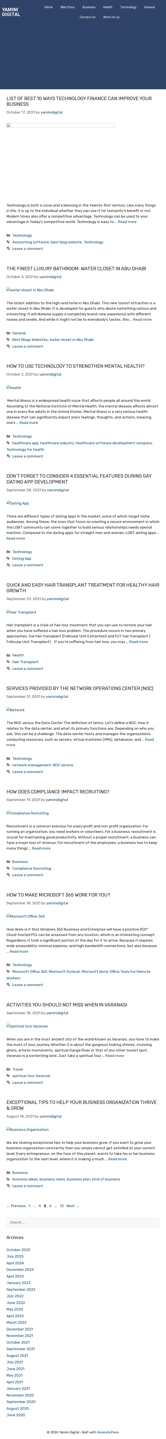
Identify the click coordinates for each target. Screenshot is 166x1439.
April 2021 (14, 1382)
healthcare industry (57, 443)
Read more (127, 222)
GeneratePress (108, 1432)
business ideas (25, 1179)
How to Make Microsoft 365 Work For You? (58, 895)
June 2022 (15, 1303)
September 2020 (21, 1402)
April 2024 (15, 1263)
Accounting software (30, 242)
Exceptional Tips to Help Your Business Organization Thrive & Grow (81, 1105)
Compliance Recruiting (31, 868)
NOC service (63, 765)
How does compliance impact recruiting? (57, 792)
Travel (17, 1069)
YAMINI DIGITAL (11, 12)
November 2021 (19, 1335)
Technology (128, 7)
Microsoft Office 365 (29, 971)
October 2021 (18, 1342)
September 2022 (20, 1289)
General (19, 333)
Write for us (111, 17)
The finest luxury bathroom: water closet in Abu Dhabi (76, 269)
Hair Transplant (25, 662)
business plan (78, 1179)
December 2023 (20, 1269)
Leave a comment (27, 248)
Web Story (68, 7)
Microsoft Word (95, 971)
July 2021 (14, 1362)
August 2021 (17, 1355)
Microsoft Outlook (64, 971)
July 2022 (15, 1296)
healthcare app (25, 443)
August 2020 (17, 1408)
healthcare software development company (114, 443)
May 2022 (14, 1309)
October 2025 (18, 1250)
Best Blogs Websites (30, 339)
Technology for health (25, 449)
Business (89, 7)
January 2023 (18, 1283)
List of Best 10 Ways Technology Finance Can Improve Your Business (79, 101)
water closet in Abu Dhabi (71, 339)
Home (49, 7)
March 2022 (16, 1322)
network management (31, 765)
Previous (16, 1206)
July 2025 (15, 1256)
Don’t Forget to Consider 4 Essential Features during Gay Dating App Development (79, 479)
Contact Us (88, 17)
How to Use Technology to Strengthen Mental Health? (75, 366)
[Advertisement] (83, 56)
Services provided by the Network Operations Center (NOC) (79, 688)
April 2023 (15, 1276)
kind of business (106, 1179)
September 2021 (20, 1349)
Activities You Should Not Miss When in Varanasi (66, 1005)
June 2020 (15, 1415)
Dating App (21, 558)
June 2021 (15, 1369)
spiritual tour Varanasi (31, 1076)
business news (52, 1179)
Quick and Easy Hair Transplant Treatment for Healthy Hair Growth (82, 588)
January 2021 (18, 1388)
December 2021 (19, 1329)
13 (62, 1206)
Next (73, 1206)
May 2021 (14, 1375)
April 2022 (15, 1316)
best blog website (66, 242)
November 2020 (20, 1395)
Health (107, 7)
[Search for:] (83, 1222)
